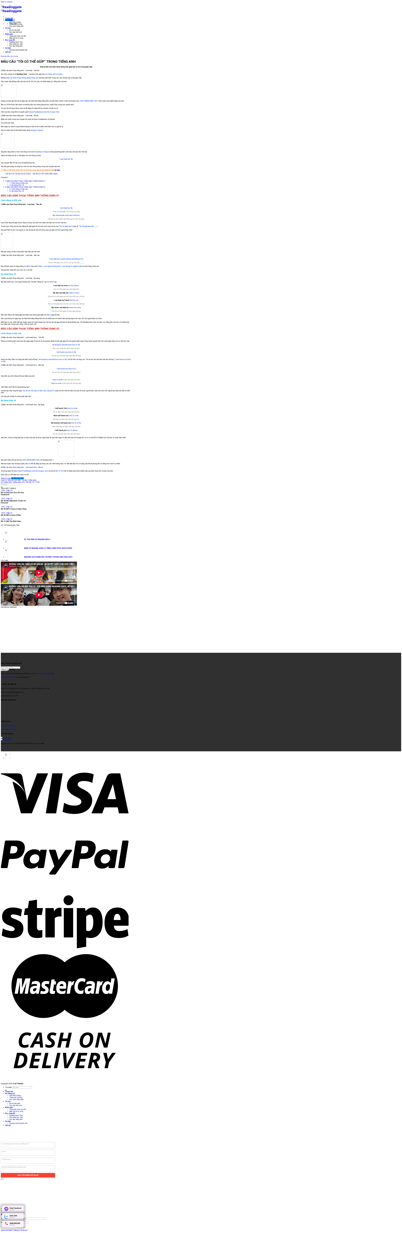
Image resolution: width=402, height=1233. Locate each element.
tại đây (57, 170)
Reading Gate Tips (16, 42)
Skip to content (6, 2)
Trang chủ (9, 18)
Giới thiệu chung (15, 22)
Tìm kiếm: (8, 1087)
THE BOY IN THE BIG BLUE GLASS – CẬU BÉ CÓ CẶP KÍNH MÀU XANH (31, 174)
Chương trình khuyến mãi (18, 50)
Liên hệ (8, 52)
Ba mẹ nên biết (14, 30)
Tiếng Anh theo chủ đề (17, 36)
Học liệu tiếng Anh (16, 46)
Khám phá (9, 34)
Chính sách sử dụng (44, 674)
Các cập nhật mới (15, 32)
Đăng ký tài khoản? (21, 1230)
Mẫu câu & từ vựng (16, 38)
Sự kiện (8, 48)
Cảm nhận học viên (16, 44)
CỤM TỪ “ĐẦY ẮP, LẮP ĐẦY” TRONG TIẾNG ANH (18, 480)
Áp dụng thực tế (16, 185)
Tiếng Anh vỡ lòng (15, 24)
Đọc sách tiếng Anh (16, 26)
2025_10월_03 (6, 490)
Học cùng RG (10, 40)
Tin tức (8, 28)
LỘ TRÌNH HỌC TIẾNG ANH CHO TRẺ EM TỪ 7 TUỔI (20, 482)
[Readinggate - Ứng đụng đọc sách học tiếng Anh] (11, 9)
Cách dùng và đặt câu (18, 183)
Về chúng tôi (10, 20)
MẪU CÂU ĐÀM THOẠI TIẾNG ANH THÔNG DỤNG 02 (25, 187)
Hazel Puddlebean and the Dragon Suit (33, 471)
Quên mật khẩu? (7, 1230)
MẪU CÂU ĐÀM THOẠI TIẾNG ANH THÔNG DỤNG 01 (25, 181)
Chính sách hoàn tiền (8, 677)
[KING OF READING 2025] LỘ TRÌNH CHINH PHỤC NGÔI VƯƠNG (48, 548)
